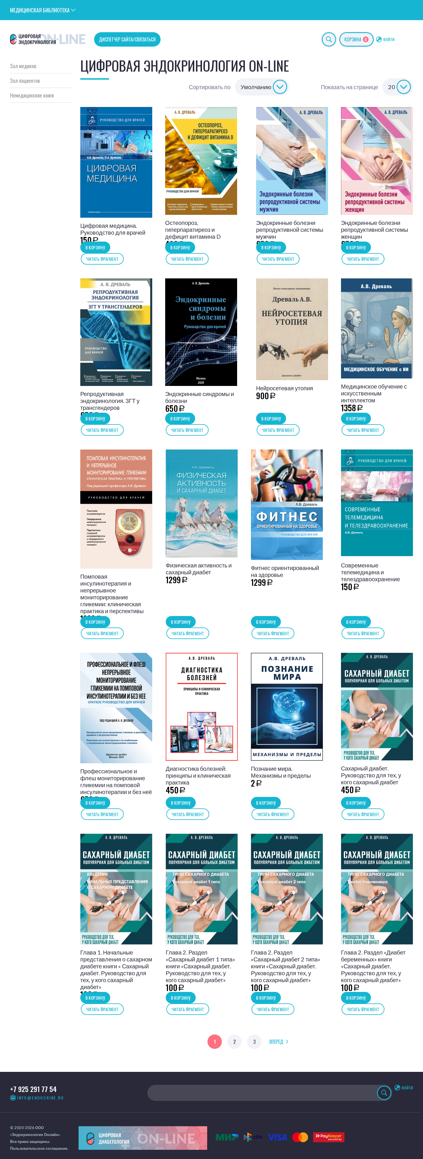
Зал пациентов (25, 80)
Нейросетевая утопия (284, 388)
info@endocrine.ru (40, 1098)
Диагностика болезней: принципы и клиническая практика (198, 775)
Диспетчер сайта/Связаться (127, 39)
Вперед (276, 1041)
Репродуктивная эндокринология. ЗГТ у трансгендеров (110, 400)
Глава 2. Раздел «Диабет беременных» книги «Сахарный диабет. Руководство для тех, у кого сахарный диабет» (373, 966)
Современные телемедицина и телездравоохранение (370, 572)
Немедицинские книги (32, 95)
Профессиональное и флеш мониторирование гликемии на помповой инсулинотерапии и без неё (116, 781)
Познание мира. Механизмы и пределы (281, 772)
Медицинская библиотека (40, 10)
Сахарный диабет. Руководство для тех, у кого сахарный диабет (371, 775)
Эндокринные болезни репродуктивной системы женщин (374, 229)
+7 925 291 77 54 (33, 1089)
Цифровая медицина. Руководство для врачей (112, 229)
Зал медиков (23, 66)
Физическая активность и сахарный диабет (199, 568)
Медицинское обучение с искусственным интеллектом (374, 393)
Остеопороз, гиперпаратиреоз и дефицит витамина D (193, 229)
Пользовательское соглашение (38, 1148)
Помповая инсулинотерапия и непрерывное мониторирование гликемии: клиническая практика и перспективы (112, 593)
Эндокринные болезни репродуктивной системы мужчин (289, 229)
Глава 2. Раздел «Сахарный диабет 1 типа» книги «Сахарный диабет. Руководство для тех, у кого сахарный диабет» (200, 966)
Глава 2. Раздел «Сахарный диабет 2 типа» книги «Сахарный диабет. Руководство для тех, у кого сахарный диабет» (285, 966)
